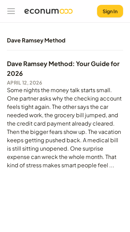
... (111, 165)
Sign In (110, 11)
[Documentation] (11, 11)
